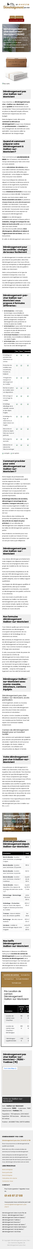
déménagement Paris (15, 1215)
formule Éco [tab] (25, 975)
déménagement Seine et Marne (13, 1217)
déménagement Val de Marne (12, 1229)
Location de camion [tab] (11, 975)
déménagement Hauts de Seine (13, 1224)
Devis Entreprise (7, 1175)
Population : (6, 1114)
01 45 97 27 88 (13, 1196)
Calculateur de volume (9, 1178)
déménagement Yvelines (11, 1220)
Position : (5, 1122)
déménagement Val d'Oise (11, 1232)
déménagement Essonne (11, 1222)
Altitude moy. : (25, 1116)
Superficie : (6, 1116)
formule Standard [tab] (22, 979)
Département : (7, 1111)
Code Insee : (22, 1108)
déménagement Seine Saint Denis (14, 1227)
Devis (12, 17)
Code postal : (6, 1108)
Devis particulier (7, 1172)
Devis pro (19, 17)
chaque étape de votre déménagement (16, 202)
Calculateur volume (16, 20)
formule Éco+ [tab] (9, 979)
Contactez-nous (10, 839)
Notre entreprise (7, 1169)
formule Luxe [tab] (16, 983)
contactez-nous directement (14, 47)
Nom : (4, 1106)
